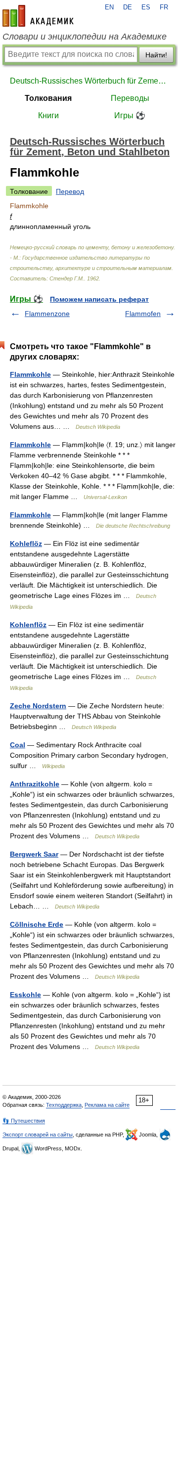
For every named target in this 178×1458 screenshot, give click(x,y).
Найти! (156, 55)
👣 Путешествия (23, 1121)
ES (145, 7)
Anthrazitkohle (34, 784)
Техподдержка (64, 1105)
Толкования (48, 98)
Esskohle (25, 995)
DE (127, 7)
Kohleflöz (26, 543)
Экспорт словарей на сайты (37, 1135)
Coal (17, 745)
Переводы (130, 98)
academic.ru (38, 16)
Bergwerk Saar (34, 854)
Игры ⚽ (129, 115)
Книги (48, 115)
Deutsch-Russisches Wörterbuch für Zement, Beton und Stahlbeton (89, 81)
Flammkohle (30, 374)
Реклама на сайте (107, 1105)
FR (164, 7)
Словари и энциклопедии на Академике (84, 37)
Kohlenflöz (28, 625)
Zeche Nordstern (38, 706)
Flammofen (143, 314)
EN (109, 7)
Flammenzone (47, 314)
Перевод (70, 191)
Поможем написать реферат (99, 299)
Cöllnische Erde (36, 924)
